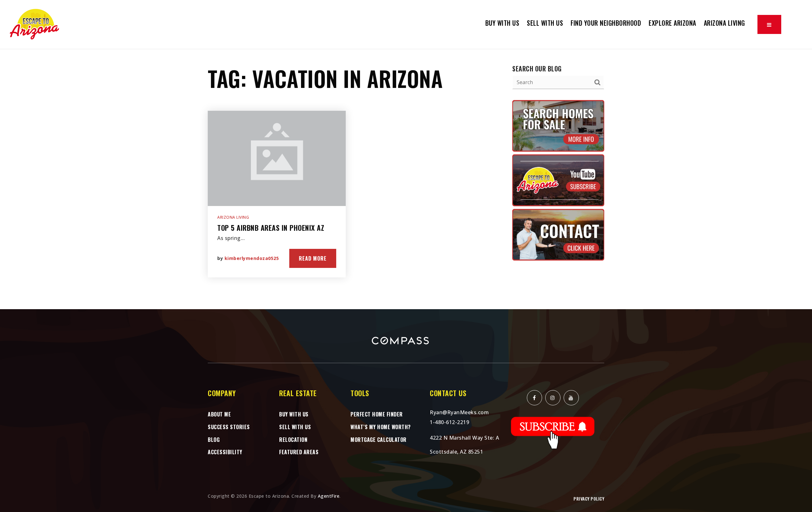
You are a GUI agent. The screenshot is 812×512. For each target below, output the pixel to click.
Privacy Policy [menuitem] (588, 498)
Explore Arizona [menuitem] (672, 23)
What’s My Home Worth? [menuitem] (380, 427)
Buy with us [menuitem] (502, 23)
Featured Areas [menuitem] (298, 452)
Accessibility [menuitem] (225, 452)
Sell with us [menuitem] (295, 427)
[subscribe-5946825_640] (552, 432)
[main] (406, 179)
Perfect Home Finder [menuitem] (376, 414)
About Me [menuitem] (219, 414)
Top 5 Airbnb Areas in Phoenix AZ (270, 228)
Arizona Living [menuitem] (724, 23)
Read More (313, 258)
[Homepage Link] (35, 23)
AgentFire (329, 496)
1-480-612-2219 (449, 422)
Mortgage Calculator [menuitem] (378, 439)
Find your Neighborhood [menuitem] (606, 23)
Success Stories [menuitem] (229, 427)
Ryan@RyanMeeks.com (459, 412)
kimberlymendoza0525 (252, 258)
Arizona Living (233, 217)
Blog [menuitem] (213, 439)
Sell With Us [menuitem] (545, 23)
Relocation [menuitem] (293, 439)
